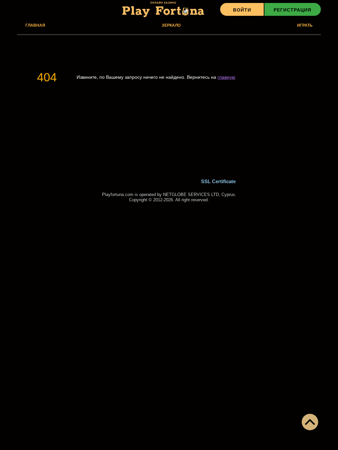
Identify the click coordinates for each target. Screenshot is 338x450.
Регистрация (292, 10)
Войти (242, 10)
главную (226, 77)
